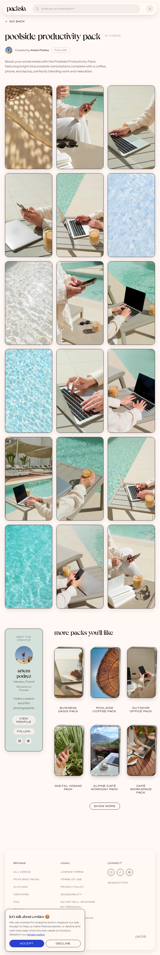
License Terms (72, 872)
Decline (63, 943)
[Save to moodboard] (46, 99)
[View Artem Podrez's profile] (24, 655)
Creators (21, 894)
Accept (27, 943)
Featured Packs (26, 879)
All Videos (22, 872)
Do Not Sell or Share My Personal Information (78, 907)
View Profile (23, 720)
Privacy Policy (72, 887)
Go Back (17, 21)
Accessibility (71, 894)
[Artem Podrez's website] (28, 740)
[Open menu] (149, 8)
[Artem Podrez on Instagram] (19, 740)
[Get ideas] (46, 115)
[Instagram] (111, 872)
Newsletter (118, 882)
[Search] (37, 8)
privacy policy (36, 934)
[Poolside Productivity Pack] (28, 127)
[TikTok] (120, 872)
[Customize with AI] (46, 107)
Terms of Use (71, 879)
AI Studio (21, 887)
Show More (105, 806)
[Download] (46, 91)
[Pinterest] (129, 872)
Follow (61, 50)
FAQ (16, 902)
